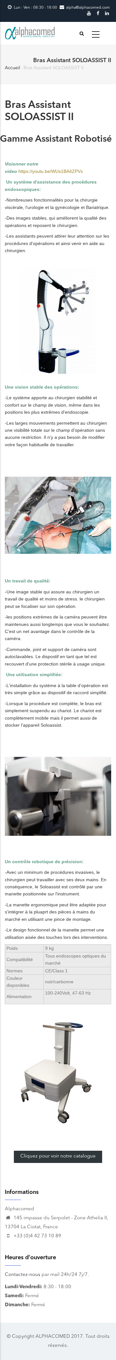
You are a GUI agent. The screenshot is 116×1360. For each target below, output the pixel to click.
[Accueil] (30, 33)
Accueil (12, 68)
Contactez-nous (22, 1274)
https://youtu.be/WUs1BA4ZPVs (50, 171)
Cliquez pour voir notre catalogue (58, 1156)
